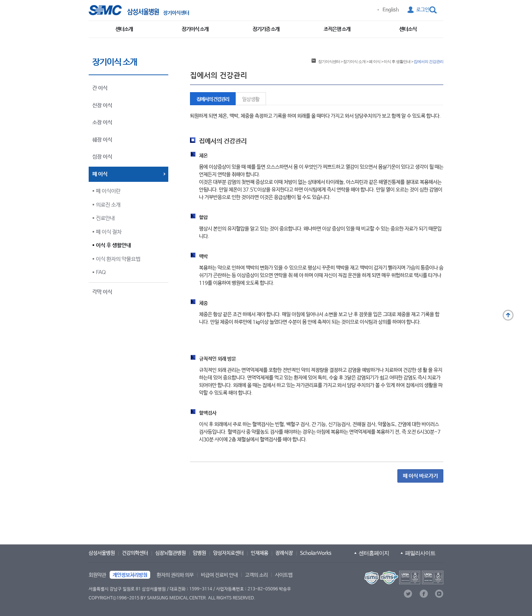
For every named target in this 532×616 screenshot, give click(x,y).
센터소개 (124, 29)
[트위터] (408, 594)
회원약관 (97, 575)
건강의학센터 (135, 553)
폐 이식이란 (108, 191)
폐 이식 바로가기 (420, 476)
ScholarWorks (316, 553)
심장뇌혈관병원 (170, 553)
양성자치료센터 (228, 553)
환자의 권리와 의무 (175, 575)
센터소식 (408, 29)
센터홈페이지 (374, 553)
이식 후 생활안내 (113, 245)
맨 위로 (508, 315)
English (391, 10)
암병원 (199, 553)
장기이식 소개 (195, 29)
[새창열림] (403, 577)
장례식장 (284, 553)
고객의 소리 (256, 575)
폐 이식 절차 (109, 232)
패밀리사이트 (420, 553)
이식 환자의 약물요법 (118, 259)
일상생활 (250, 99)
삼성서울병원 (102, 553)
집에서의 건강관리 (213, 99)
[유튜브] (439, 594)
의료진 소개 (108, 205)
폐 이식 (374, 61)
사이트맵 (283, 575)
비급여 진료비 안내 (219, 575)
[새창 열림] (124, 10)
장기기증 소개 (266, 29)
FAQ (101, 272)
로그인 (422, 10)
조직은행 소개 (337, 29)
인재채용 (259, 553)
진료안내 (105, 218)
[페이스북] (423, 594)
